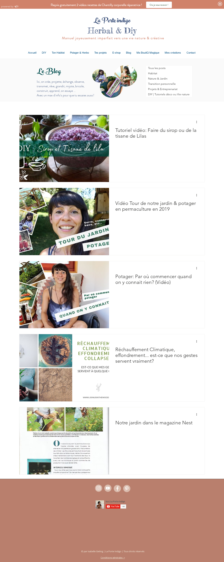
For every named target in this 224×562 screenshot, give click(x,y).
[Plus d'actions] (198, 122)
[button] (44, 52)
